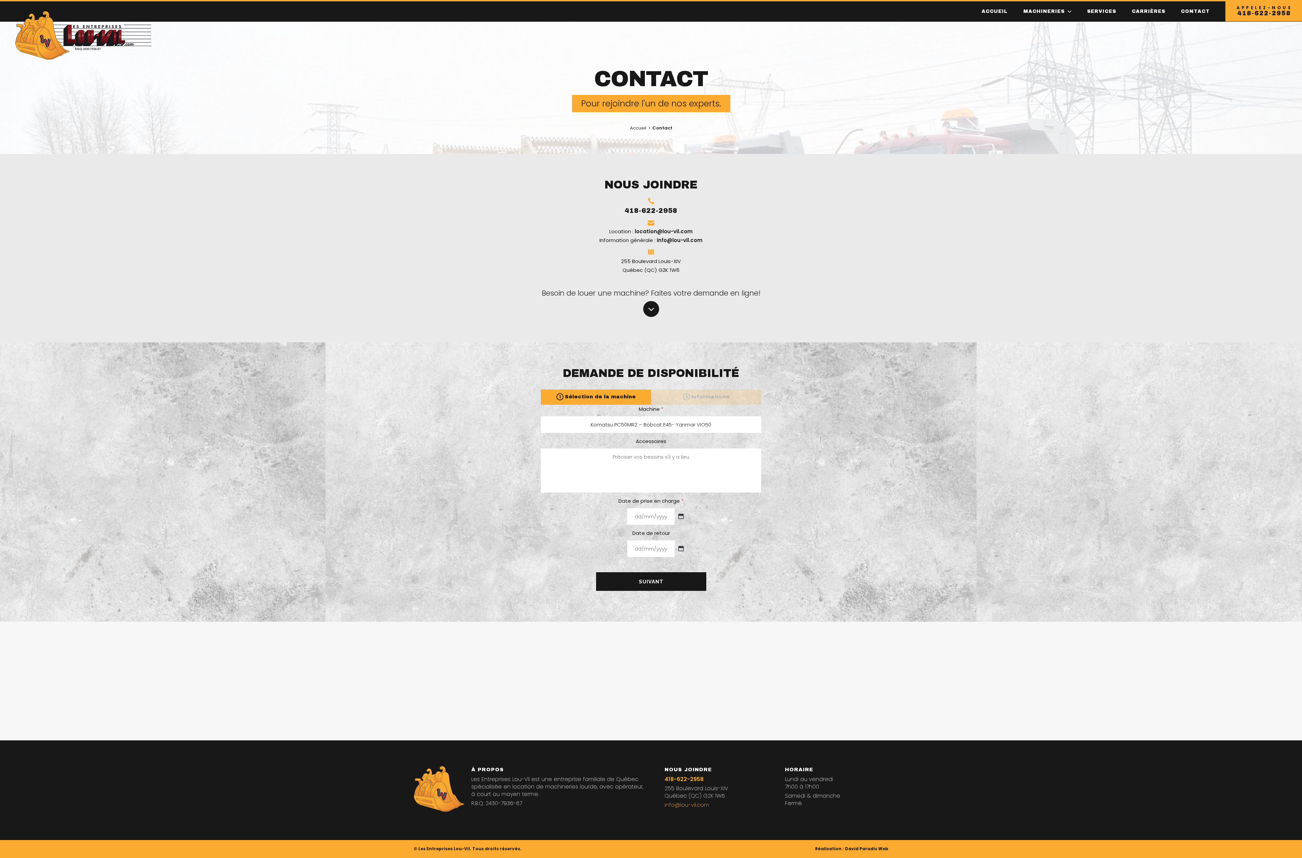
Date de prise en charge (651, 501)
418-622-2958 (684, 779)
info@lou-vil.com (680, 240)
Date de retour (651, 533)
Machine (651, 409)
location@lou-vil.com (664, 231)
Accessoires (651, 441)
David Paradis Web (866, 849)
